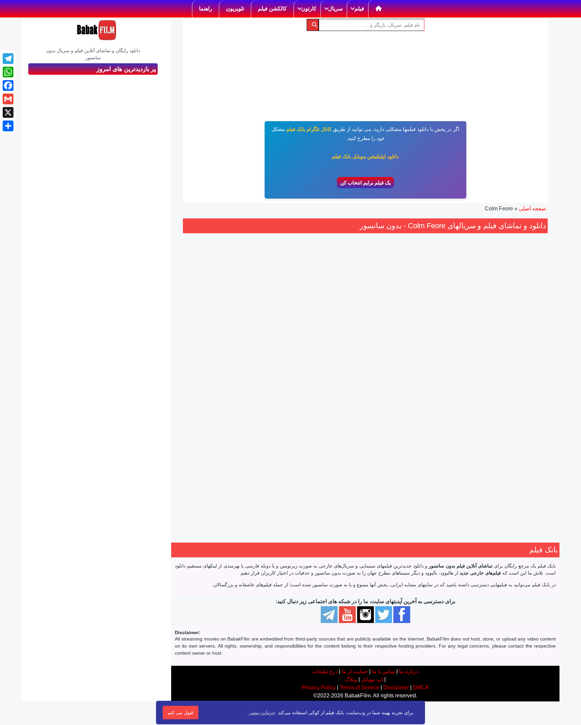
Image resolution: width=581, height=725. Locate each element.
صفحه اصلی (532, 208)
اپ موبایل (372, 679)
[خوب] (409, 378)
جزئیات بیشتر (262, 712)
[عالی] (402, 378)
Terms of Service (359, 687)
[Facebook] (8, 85)
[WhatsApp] (8, 72)
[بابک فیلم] (96, 30)
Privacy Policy (319, 687)
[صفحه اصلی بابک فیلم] (379, 9)
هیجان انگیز (404, 418)
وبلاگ (351, 679)
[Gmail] (8, 99)
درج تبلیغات (325, 671)
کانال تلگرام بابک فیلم (309, 129)
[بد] (424, 378)
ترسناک (426, 418)
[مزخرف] (431, 378)
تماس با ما (383, 671)
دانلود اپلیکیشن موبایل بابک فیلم (365, 156)
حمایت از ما (355, 671)
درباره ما (409, 671)
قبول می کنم (180, 712)
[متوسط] (417, 378)
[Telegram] (8, 58)
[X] (8, 112)
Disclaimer (396, 687)
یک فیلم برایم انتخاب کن (365, 182)
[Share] (8, 126)
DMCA (421, 687)
